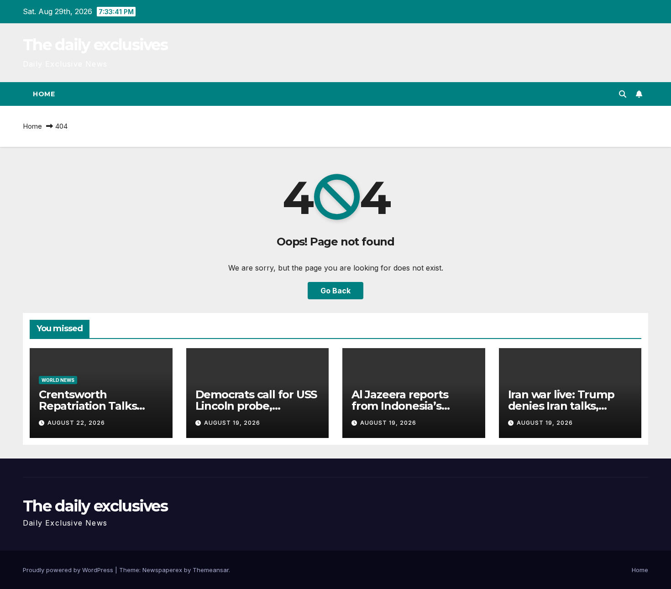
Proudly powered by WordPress (69, 569)
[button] (622, 94)
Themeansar (211, 569)
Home (44, 94)
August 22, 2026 (76, 422)
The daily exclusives (95, 44)
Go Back (335, 290)
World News (58, 380)
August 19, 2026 (232, 422)
